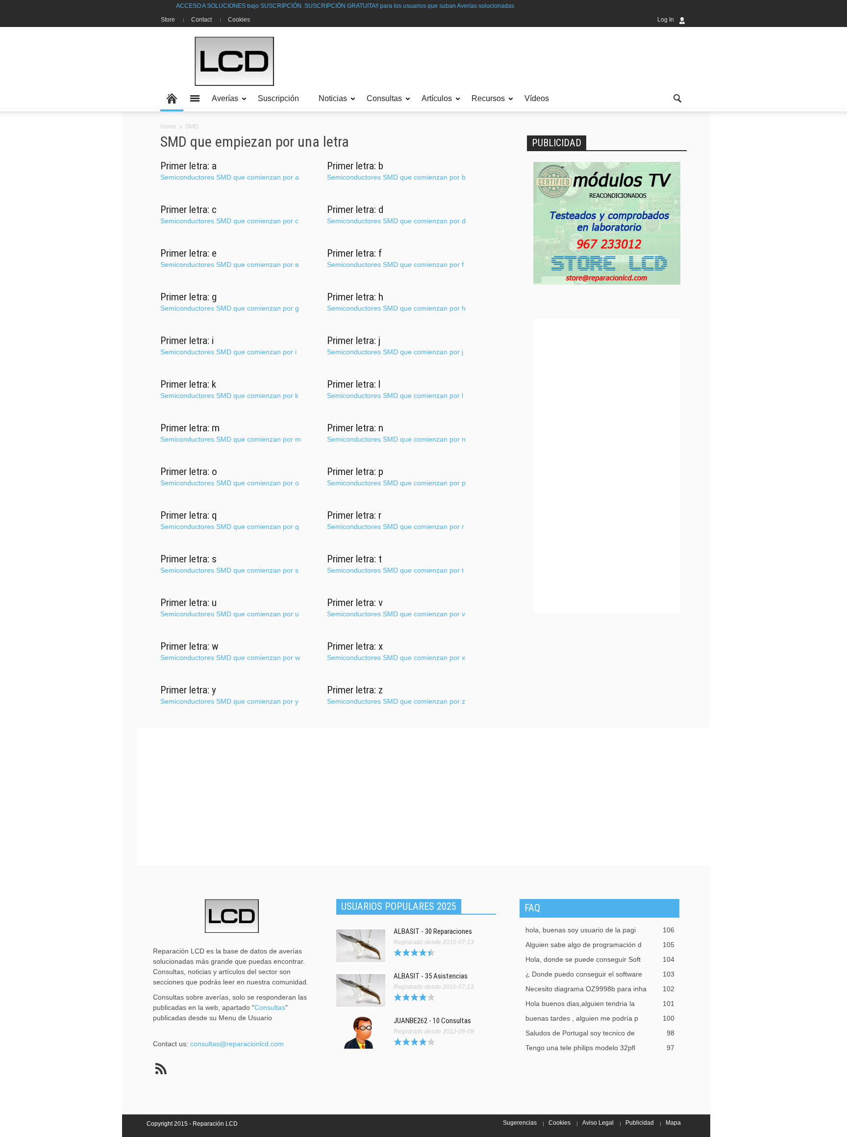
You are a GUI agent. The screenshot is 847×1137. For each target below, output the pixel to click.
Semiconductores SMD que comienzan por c (229, 221)
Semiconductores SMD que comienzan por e (229, 264)
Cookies (239, 19)
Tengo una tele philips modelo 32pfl (599, 1048)
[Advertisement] (508, 61)
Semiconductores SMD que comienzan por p (396, 483)
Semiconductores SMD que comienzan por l (395, 395)
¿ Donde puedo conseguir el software (599, 974)
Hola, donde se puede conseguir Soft (599, 959)
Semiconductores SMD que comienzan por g (229, 308)
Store (168, 19)
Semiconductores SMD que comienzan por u (229, 614)
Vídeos (536, 98)
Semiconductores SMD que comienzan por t (395, 570)
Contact (201, 19)
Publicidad (639, 1122)
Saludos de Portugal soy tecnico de (599, 1033)
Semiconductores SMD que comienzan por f (395, 264)
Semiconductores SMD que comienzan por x (396, 657)
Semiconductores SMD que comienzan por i (228, 352)
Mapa (673, 1122)
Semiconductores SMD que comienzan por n (396, 439)
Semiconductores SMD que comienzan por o (229, 483)
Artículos (434, 102)
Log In (665, 19)
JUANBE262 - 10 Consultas (432, 1020)
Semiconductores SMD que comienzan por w (230, 657)
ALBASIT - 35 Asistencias (431, 976)
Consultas (381, 102)
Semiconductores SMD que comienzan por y (229, 701)
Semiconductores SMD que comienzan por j (395, 352)
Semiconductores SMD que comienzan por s (229, 570)
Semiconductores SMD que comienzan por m (230, 439)
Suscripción (278, 98)
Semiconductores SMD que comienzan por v (396, 614)
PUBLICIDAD (556, 143)
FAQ (532, 908)
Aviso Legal (598, 1122)
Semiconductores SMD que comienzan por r (395, 526)
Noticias (330, 102)
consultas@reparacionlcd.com (237, 1044)
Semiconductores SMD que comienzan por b (396, 177)
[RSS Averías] (161, 1069)
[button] (677, 97)
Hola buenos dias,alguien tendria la (599, 1003)
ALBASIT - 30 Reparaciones (433, 931)
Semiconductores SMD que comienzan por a (229, 177)
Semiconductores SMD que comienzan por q (229, 526)
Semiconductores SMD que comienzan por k (229, 395)
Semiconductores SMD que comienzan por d (396, 221)
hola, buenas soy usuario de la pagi (599, 930)
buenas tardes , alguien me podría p (599, 1018)
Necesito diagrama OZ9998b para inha (599, 989)
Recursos (485, 102)
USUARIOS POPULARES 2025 (398, 906)
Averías (222, 102)
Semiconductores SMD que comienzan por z (396, 701)
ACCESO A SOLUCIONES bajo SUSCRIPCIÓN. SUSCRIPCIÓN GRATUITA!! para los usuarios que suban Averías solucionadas (313, 5)
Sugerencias (520, 1122)
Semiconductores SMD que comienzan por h (396, 308)
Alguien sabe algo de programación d (599, 945)
